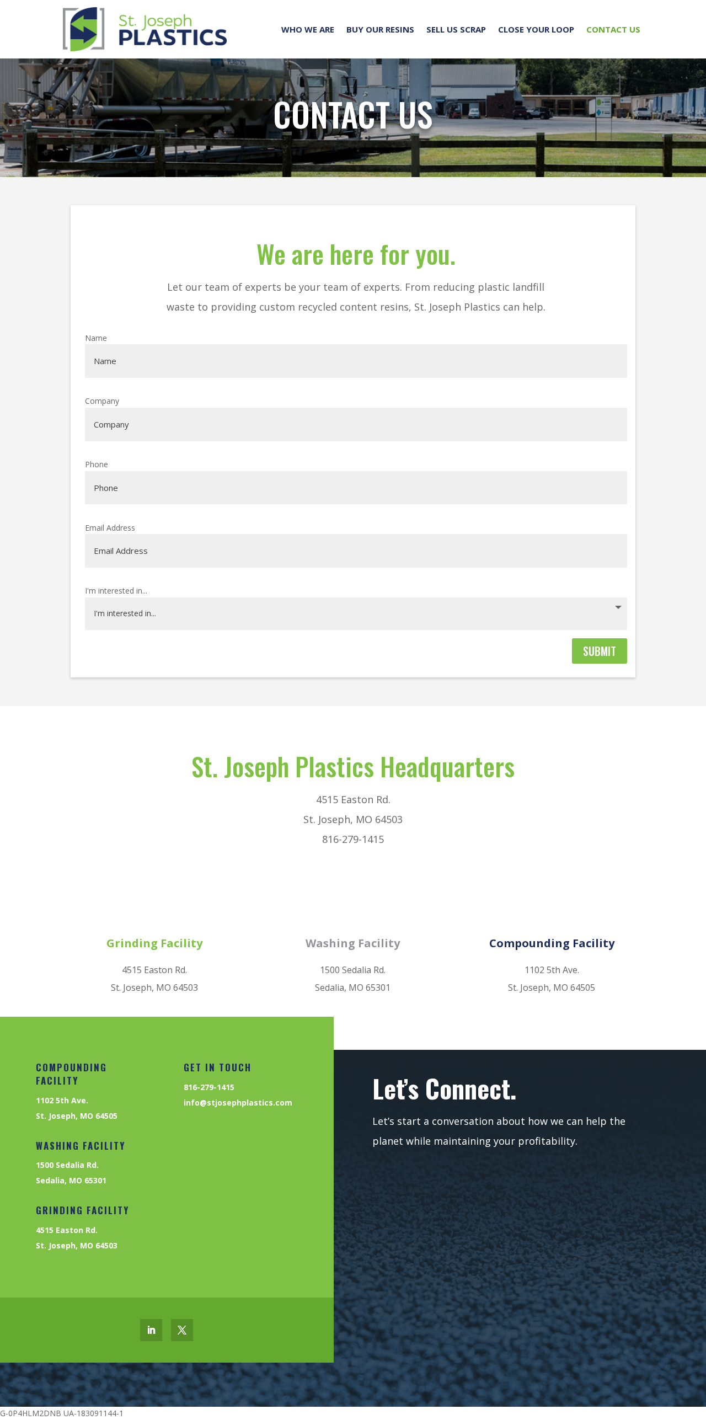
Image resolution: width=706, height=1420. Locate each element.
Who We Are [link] (307, 29)
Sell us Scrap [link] (456, 29)
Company (102, 401)
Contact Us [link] (613, 29)
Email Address (110, 527)
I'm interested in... (116, 590)
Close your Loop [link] (536, 29)
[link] (145, 29)
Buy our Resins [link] (380, 29)
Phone (96, 464)
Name (96, 338)
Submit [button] (599, 651)
